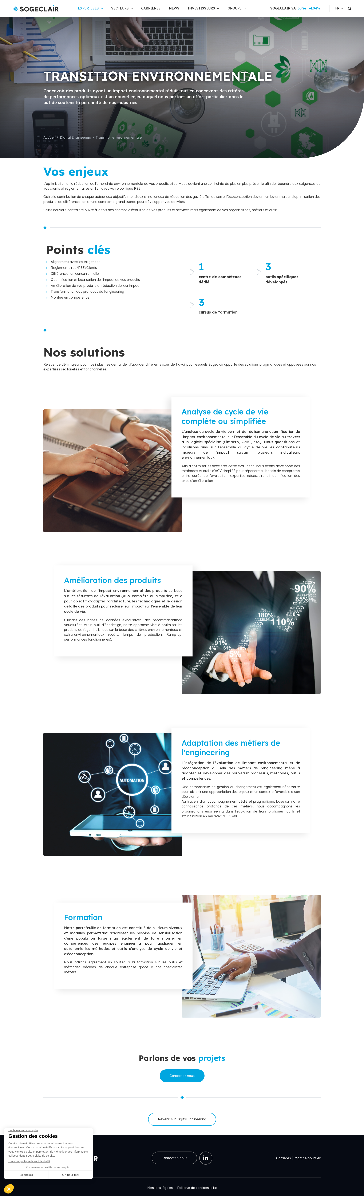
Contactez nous (182, 1076)
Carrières (151, 8)
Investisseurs (201, 8)
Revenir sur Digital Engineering (182, 1119)
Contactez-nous (174, 1158)
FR (337, 8)
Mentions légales (160, 1188)
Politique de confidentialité (197, 1188)
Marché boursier (307, 1158)
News (174, 8)
